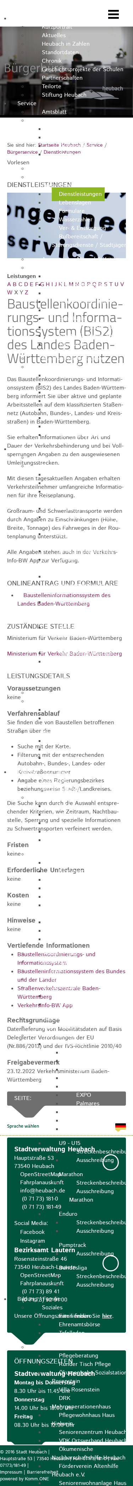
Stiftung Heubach (64, 95)
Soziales (52, 1308)
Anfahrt (85, 1061)
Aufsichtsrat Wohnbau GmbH (83, 521)
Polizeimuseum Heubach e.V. (86, 909)
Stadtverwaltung (63, 121)
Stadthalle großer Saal (87, 327)
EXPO (83, 1095)
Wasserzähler (76, 220)
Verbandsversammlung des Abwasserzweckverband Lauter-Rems (92, 585)
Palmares (87, 1104)
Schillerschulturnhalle (86, 302)
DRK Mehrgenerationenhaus (81, 1402)
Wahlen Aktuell (78, 710)
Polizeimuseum (78, 832)
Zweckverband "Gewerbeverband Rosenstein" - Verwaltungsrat (90, 670)
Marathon (71, 1174)
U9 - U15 (70, 1143)
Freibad (68, 1004)
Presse (84, 1129)
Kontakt (69, 129)
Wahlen (51, 701)
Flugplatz (53, 970)
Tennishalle (73, 344)
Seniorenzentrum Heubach (93, 1432)
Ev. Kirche (71, 880)
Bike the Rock (60, 1036)
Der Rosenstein (78, 931)
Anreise (51, 979)
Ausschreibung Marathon (91, 1195)
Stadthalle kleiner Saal (87, 336)
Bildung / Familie (39, 1299)
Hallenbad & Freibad (85, 426)
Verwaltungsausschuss (87, 653)
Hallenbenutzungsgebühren (94, 418)
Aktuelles (54, 36)
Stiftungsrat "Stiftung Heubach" (82, 538)
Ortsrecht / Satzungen (70, 177)
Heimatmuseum (78, 823)
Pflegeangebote (62, 1347)
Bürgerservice (60, 186)
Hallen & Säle (59, 268)
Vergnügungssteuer (84, 392)
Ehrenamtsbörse (79, 1325)
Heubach (28, 19)
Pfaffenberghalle (80, 276)
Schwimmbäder (61, 987)
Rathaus (69, 863)
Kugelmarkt (56, 1019)
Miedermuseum (78, 815)
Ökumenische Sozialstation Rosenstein (89, 1377)
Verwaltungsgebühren (87, 435)
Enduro (68, 1214)
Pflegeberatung (78, 1356)
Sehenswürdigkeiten (68, 854)
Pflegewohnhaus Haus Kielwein (83, 1419)
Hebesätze (72, 401)
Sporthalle (72, 319)
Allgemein (71, 1044)
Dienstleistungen (80, 194)
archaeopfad (57, 962)
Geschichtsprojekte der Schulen (82, 70)
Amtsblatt (54, 112)
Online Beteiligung (83, 749)
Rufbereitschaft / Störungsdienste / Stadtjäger (89, 241)
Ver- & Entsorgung (82, 228)
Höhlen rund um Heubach (91, 939)
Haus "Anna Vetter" (84, 897)
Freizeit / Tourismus (42, 772)
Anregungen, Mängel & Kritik (79, 259)
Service (27, 104)
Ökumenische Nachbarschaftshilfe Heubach (89, 1453)
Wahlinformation (80, 718)
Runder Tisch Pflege (85, 1364)
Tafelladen (72, 1333)
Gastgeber (55, 781)
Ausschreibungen (64, 169)
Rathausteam (75, 138)
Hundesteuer (75, 384)
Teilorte (51, 87)
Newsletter (90, 1053)
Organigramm (76, 146)
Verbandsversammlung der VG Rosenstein (89, 564)
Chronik (52, 61)
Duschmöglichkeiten (102, 1078)
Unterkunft (90, 1070)
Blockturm (72, 871)
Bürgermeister (60, 458)
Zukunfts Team (77, 758)
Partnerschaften (62, 78)
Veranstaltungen (63, 789)
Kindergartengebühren (88, 409)
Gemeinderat (75, 483)
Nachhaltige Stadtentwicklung (80, 732)
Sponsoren (90, 1121)
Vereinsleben (58, 1027)
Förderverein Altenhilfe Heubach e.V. (85, 1470)
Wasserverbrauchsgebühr (91, 376)
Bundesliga (73, 1268)
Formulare (72, 211)
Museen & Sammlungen (72, 798)
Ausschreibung (95, 1160)
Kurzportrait (57, 27)
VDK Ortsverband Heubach (93, 1441)
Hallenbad (71, 996)
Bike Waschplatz (97, 1087)
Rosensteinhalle (79, 293)
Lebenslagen (75, 203)
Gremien (52, 466)
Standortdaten (60, 53)
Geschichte (90, 1112)
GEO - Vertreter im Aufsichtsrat (79, 496)
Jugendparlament (63, 693)
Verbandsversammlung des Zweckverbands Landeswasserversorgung (89, 610)
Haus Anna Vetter (81, 840)
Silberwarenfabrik (81, 310)
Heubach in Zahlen (66, 44)
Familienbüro (75, 1316)
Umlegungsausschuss (85, 551)
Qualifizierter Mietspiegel (74, 359)
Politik (25, 449)
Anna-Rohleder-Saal (84, 285)
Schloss (68, 806)
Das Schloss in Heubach (89, 922)
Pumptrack (72, 1245)
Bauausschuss (76, 475)
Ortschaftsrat (75, 509)
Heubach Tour (59, 953)
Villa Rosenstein (79, 1390)
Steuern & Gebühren (68, 367)
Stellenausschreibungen (89, 155)
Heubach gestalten (83, 741)
